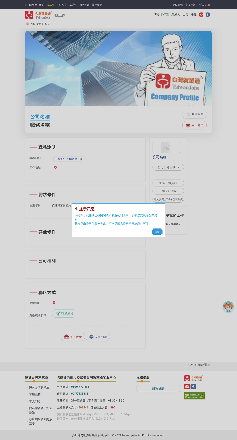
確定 (157, 231)
